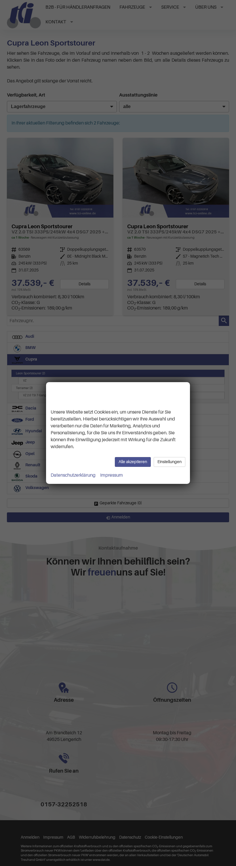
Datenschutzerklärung (73, 475)
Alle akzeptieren (133, 462)
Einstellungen (169, 462)
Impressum (111, 475)
